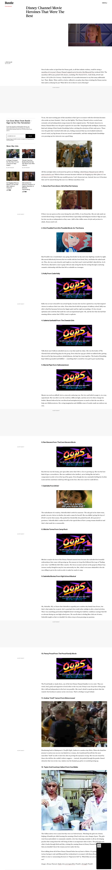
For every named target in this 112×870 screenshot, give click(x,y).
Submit (30, 136)
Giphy (60, 864)
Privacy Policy (11, 140)
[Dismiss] (109, 844)
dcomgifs (84, 864)
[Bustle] (9, 3)
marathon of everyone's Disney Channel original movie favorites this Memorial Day (67, 72)
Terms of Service (30, 139)
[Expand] (98, 844)
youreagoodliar (70, 864)
